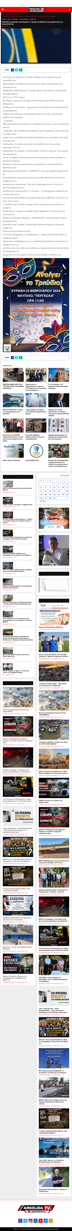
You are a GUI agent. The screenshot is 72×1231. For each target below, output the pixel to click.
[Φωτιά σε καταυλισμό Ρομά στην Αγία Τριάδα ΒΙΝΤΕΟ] (8, 484)
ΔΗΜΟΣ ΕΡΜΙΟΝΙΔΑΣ (38, 5)
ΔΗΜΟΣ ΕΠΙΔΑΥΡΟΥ (62, 5)
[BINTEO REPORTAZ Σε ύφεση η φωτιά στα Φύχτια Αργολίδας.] (8, 650)
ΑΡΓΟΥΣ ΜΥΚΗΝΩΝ (51, 5)
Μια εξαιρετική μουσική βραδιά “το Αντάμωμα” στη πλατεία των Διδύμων (52, 1072)
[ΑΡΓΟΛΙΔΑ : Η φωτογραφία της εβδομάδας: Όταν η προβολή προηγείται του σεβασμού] (54, 965)
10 (63, 487)
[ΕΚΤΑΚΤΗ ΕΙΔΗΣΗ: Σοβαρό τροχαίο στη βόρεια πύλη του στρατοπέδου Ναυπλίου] (8, 565)
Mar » (44, 501)
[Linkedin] (35, 1221)
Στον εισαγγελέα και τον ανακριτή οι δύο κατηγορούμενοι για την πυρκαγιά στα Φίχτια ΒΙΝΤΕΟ (17, 620)
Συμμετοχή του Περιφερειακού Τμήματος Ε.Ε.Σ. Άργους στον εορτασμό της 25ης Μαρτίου (36, 387)
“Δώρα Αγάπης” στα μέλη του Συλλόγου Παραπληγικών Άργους (36, 412)
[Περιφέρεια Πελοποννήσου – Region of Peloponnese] (54, 1177)
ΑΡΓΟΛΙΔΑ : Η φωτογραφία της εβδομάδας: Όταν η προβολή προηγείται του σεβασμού (53, 979)
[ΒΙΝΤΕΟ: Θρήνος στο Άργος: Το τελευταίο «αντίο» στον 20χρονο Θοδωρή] (8, 666)
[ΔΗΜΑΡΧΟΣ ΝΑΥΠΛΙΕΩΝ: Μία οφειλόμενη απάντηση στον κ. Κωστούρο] (18, 905)
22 (54, 494)
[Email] (46, 1221)
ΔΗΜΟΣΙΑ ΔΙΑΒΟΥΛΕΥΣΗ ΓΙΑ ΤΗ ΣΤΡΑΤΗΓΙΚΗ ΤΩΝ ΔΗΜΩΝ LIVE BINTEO (13, 386)
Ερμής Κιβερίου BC (32, 460)
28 (50, 498)
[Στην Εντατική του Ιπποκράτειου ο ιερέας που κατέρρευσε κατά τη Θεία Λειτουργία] (8, 533)
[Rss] (51, 1221)
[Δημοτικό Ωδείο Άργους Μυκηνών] (54, 615)
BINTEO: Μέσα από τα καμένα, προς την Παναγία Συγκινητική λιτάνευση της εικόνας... (53, 1102)
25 (67, 494)
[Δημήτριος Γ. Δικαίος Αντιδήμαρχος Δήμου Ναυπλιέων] (18, 934)
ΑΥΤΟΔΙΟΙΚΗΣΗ (15, 19)
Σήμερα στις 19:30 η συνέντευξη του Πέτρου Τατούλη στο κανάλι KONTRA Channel (58, 412)
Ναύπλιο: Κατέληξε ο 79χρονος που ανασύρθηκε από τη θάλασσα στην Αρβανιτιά (15, 978)
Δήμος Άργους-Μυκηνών (11, 460)
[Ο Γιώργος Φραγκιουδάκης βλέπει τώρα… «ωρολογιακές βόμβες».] (18, 876)
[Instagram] (30, 1221)
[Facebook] (20, 1221)
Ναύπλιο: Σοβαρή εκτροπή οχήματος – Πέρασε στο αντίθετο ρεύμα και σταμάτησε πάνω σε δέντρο (17, 520)
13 (45, 491)
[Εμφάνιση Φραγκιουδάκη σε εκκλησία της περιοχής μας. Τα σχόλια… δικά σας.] (54, 877)
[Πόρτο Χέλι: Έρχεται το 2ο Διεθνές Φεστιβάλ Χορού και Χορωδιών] (54, 1148)
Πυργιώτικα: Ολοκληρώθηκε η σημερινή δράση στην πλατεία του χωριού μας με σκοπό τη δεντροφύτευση (58, 463)
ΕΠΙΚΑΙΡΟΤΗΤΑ (33, 19)
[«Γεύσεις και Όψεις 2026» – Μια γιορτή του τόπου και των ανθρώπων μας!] (54, 671)
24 (63, 494)
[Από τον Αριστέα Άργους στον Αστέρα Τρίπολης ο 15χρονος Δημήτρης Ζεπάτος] (54, 642)
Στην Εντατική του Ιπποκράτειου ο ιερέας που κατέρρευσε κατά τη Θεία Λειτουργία (17, 800)
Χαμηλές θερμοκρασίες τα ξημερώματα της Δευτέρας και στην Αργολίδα (58, 437)
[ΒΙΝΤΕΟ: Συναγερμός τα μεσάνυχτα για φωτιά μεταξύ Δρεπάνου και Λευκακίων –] (18, 757)
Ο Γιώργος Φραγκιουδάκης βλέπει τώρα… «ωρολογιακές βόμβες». (17, 889)
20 (45, 494)
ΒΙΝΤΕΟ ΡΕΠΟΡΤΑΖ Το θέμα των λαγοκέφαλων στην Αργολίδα (13, 412)
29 (54, 498)
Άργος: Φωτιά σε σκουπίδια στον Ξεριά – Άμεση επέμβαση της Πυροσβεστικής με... (54, 772)
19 (41, 494)
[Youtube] (41, 1221)
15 (54, 491)
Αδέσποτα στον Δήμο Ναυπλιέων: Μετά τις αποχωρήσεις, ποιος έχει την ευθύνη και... (17, 860)
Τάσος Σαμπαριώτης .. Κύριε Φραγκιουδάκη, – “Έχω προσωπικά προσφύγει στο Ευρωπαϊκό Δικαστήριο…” (17, 830)
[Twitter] (25, 1221)
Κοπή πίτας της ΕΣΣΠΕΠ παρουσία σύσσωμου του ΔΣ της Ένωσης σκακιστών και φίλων (13, 438)
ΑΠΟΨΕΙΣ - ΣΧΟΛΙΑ (6, 19)
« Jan (40, 501)
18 (67, 491)
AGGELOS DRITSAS (9, 714)
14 (50, 491)
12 (41, 491)
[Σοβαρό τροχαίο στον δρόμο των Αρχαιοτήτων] (8, 500)
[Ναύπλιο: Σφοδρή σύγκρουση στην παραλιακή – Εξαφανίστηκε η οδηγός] (8, 581)
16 (59, 491)
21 (50, 494)
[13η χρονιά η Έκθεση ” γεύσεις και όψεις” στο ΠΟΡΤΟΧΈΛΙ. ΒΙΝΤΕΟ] (54, 729)
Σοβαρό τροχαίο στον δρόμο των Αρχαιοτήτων (17, 504)
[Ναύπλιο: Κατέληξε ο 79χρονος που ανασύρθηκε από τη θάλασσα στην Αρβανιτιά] (8, 549)
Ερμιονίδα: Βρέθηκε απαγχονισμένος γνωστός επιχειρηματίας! (35, 437)
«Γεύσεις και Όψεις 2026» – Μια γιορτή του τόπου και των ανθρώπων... (52, 684)
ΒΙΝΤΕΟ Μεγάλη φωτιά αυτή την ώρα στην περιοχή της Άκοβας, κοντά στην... (54, 862)
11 (67, 487)
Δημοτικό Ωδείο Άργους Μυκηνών (51, 627)
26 (41, 498)
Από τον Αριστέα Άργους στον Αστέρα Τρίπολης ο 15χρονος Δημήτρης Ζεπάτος (53, 655)
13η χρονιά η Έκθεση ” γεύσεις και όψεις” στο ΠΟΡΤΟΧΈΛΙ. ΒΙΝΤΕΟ (53, 743)
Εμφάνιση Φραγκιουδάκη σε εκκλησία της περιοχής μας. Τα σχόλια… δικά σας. (53, 891)
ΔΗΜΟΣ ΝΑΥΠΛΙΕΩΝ (26, 5)
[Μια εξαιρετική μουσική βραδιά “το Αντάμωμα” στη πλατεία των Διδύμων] (54, 1058)
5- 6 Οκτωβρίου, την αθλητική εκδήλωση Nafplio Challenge (58, 386)
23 (59, 494)
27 (45, 498)
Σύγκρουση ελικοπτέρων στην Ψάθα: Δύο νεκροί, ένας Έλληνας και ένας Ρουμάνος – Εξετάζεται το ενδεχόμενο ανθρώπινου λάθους (18, 638)
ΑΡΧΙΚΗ (18, 5)
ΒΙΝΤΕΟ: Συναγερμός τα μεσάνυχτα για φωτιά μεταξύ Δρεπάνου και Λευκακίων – (17, 771)
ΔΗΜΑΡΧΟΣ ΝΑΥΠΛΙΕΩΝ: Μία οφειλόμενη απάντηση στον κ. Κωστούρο (17, 919)
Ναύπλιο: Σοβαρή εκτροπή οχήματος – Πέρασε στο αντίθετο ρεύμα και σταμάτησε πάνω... (18, 741)
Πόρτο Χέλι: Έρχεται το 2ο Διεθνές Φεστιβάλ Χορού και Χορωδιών (51, 1161)
